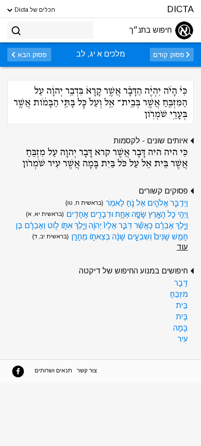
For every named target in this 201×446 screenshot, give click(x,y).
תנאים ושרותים (53, 370)
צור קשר (87, 370)
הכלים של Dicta (34, 9)
